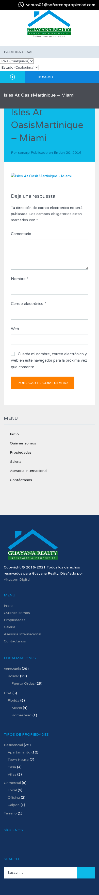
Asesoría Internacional (28, 471)
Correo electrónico (28, 303)
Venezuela (12, 669)
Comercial (12, 783)
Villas (12, 774)
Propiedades (20, 452)
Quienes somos (23, 443)
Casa (12, 767)
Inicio (14, 434)
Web (15, 329)
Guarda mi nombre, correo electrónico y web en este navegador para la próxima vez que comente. (49, 360)
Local (12, 790)
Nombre (19, 278)
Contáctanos (21, 480)
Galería (15, 461)
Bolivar (13, 676)
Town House (18, 760)
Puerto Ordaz (23, 683)
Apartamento (19, 752)
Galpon (14, 805)
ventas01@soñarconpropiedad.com (60, 4)
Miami (16, 708)
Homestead (21, 715)
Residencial (13, 745)
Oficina (14, 797)
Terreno (10, 813)
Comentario (21, 234)
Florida (13, 700)
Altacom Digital (17, 579)
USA (7, 693)
